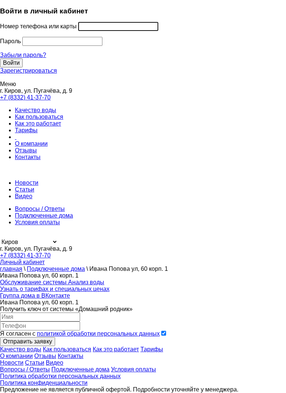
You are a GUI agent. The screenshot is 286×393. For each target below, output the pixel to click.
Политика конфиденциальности (44, 383)
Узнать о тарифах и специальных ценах (54, 289)
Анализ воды (86, 282)
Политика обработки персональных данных (60, 376)
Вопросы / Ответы (40, 209)
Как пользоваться (39, 117)
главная (11, 269)
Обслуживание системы (34, 282)
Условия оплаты (37, 222)
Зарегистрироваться (28, 70)
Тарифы (26, 130)
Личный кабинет (22, 262)
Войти (11, 63)
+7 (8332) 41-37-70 (25, 97)
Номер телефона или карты (38, 26)
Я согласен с (80, 333)
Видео (23, 196)
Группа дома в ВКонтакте (35, 295)
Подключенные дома (44, 215)
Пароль (10, 41)
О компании (31, 143)
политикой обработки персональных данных (98, 333)
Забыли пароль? (23, 55)
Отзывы (26, 150)
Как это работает (38, 123)
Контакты (28, 157)
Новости (26, 183)
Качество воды (35, 110)
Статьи (24, 189)
